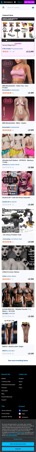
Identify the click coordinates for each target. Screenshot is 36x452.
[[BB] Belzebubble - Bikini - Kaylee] (18, 109)
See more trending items (18, 360)
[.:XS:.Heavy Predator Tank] (18, 220)
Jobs (20, 384)
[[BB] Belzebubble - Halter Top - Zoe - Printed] (18, 71)
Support (4, 400)
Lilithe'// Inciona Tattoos (10, 272)
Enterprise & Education (8, 384)
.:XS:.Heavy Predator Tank (11, 235)
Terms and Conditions (11, 435)
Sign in (20, 2)
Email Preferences (7, 397)
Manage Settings (18, 439)
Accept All (18, 448)
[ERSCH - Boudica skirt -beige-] (18, 332)
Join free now (29, 2)
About (20, 381)
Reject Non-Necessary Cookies (18, 444)
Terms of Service (6, 410)
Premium (4, 387)
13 (13, 51)
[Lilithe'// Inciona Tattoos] (18, 257)
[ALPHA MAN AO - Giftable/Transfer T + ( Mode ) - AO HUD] (18, 295)
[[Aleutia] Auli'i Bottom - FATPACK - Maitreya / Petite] (18, 146)
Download (5, 390)
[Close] (34, 422)
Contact (21, 378)
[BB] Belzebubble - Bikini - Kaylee (14, 123)
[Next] (34, 36)
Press (20, 387)
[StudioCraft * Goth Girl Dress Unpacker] (18, 183)
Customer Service (7, 416)
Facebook (25, 410)
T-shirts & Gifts (6, 381)
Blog (3, 394)
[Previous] (1, 36)
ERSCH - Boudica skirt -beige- (13, 346)
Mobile (4, 378)
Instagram (25, 417)
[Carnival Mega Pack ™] (18, 29)
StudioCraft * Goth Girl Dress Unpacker (16, 197)
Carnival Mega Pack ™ (9, 45)
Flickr (23, 414)
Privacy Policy (6, 413)
